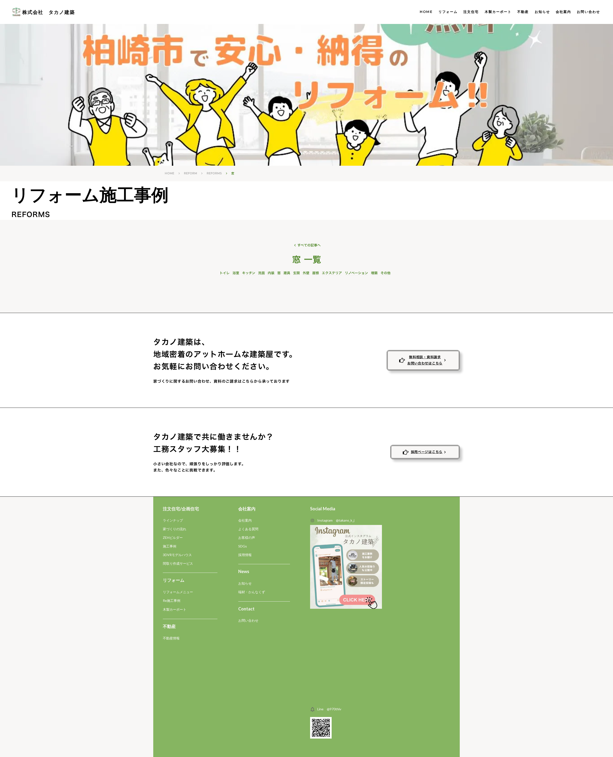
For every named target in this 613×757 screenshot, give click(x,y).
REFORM (190, 173)
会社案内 (563, 12)
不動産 (523, 12)
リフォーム (448, 12)
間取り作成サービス (178, 563)
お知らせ (542, 12)
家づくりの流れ (174, 529)
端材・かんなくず (251, 592)
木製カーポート (498, 12)
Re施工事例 (171, 600)
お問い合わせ (248, 620)
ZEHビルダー (173, 537)
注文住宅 (471, 12)
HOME (426, 12)
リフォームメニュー (178, 592)
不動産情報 (171, 638)
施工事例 (169, 546)
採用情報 (245, 555)
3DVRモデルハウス (177, 555)
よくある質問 (248, 529)
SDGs (242, 546)
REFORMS (214, 173)
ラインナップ (173, 520)
